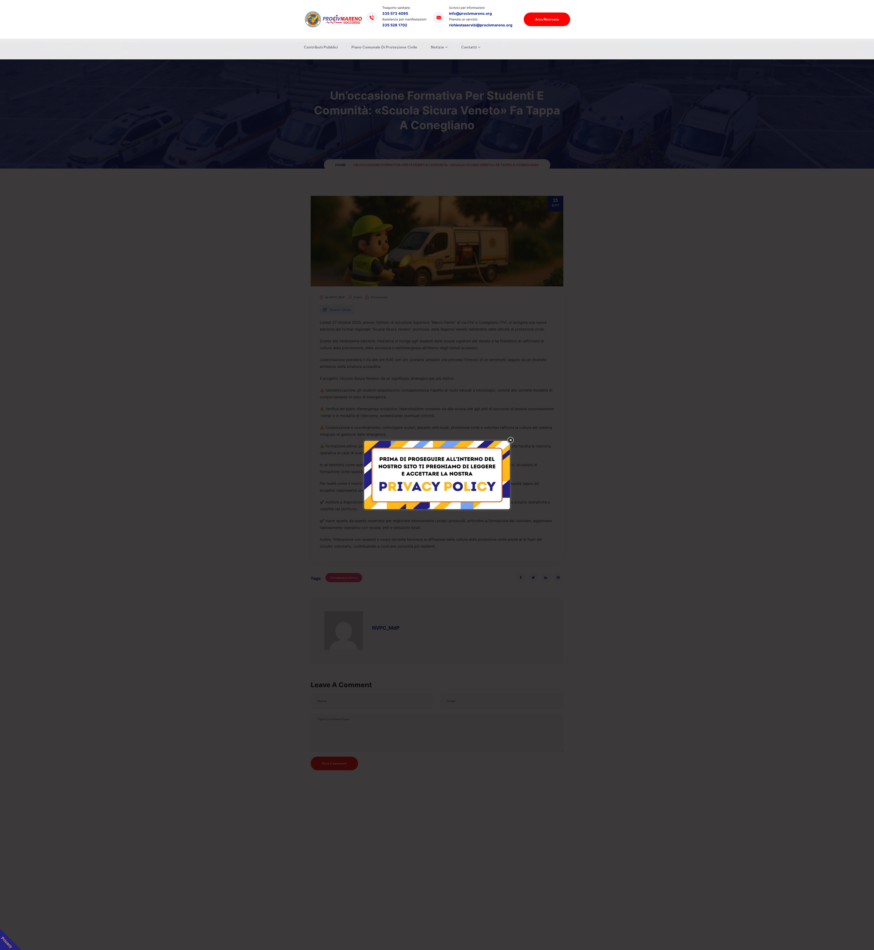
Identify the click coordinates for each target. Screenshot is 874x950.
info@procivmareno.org (470, 13)
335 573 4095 (395, 13)
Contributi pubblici (321, 47)
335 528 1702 (394, 25)
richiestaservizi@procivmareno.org (480, 25)
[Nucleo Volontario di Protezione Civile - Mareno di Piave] (333, 19)
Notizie (437, 47)
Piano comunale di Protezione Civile (384, 47)
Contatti (469, 47)
